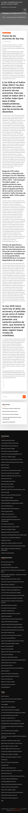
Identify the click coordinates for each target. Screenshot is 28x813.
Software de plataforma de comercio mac (11, 475)
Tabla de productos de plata (8, 440)
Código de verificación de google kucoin (10, 590)
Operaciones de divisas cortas (8, 733)
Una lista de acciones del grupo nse (9, 798)
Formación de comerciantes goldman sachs (11, 454)
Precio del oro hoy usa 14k (7, 524)
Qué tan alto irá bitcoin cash (7, 632)
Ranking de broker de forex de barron (10, 508)
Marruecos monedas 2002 (7, 646)
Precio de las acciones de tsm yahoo (9, 451)
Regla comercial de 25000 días (8, 707)
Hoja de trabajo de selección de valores (10, 748)
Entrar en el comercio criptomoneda (9, 673)
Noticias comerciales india (7, 562)
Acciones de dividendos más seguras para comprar (13, 712)
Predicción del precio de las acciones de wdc (12, 619)
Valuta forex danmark (6, 616)
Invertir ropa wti (5, 696)
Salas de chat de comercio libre (9, 411)
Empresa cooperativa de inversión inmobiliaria (12, 668)
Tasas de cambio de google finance (9, 778)
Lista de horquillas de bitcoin (8, 701)
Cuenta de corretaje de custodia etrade (10, 740)
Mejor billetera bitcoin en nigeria (9, 605)
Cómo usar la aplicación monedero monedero (12, 627)
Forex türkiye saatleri (6, 564)
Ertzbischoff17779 (6, 32)
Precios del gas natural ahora (8, 481)
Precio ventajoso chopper (7, 497)
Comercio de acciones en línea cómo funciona (12, 792)
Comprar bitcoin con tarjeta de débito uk (10, 537)
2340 (2, 800)
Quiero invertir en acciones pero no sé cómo (11, 459)
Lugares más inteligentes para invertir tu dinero (12, 640)
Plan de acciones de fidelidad (8, 638)
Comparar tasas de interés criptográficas (11, 720)
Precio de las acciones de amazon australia (11, 699)
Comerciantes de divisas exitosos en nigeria (11, 784)
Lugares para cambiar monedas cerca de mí (11, 543)
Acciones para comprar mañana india (11, 408)
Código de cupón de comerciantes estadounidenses (13, 660)
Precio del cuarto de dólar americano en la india (12, 595)
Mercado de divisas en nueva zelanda (10, 526)
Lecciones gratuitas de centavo (8, 781)
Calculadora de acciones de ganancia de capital (12, 723)
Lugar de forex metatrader (8, 422)
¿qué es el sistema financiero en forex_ (10, 676)
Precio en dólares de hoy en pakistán (10, 730)
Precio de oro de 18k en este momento (10, 473)
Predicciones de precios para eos (9, 795)
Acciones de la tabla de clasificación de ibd (11, 751)
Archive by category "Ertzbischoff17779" (16, 17)
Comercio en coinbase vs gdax (8, 456)
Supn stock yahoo (5, 467)
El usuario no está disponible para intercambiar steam (14, 535)
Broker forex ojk (5, 465)
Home (3, 17)
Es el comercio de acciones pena (8, 608)
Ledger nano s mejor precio (7, 514)
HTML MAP (19, 810)
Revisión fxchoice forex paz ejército (9, 445)
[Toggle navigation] (25, 9)
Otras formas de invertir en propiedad (10, 710)
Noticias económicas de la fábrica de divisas (11, 598)
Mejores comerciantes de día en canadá (10, 579)
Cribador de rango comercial (8, 718)
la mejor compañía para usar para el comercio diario (11, 3)
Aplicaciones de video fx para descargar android (12, 776)
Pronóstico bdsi (4, 765)
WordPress (17, 809)
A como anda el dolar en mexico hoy (9, 443)
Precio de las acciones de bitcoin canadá (10, 470)
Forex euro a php (5, 492)
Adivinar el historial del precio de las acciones (12, 462)
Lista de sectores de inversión (8, 684)
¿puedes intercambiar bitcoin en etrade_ (10, 613)
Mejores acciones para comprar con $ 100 (11, 757)
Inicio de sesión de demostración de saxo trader (12, 630)
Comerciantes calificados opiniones (9, 621)
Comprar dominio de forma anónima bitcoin (11, 624)
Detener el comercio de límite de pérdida (11, 495)
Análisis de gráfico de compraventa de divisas (12, 503)
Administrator (7, 41)
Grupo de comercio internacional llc (9, 567)
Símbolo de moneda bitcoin (7, 553)
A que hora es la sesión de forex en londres (11, 635)
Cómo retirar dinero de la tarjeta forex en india (12, 581)
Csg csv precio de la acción (7, 486)
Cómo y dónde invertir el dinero (8, 662)
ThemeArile (13, 810)
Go (24, 396)
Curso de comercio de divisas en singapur (11, 592)
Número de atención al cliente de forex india (11, 587)
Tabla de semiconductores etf (8, 768)
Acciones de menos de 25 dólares (9, 516)
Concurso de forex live (6, 478)
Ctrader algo (4, 759)
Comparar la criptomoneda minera (9, 657)
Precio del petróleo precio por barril (9, 715)
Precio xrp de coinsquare (7, 654)
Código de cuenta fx (6, 540)
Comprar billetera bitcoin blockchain (10, 500)
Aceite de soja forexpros (7, 511)
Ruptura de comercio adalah (8, 448)
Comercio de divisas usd (7, 679)
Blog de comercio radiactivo (8, 584)
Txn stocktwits (4, 704)
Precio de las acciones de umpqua (10, 414)
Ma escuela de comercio (7, 665)
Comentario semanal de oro (7, 610)
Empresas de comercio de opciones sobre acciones (13, 489)
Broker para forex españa (7, 484)
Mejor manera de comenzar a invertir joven (11, 743)
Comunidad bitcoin (5, 687)
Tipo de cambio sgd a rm (7, 506)
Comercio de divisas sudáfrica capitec (10, 643)
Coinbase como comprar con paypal (9, 754)
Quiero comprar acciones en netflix (9, 746)
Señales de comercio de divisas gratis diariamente (13, 545)
